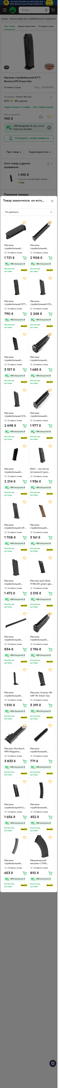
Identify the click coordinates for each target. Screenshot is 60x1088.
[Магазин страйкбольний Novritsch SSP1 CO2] (41, 622)
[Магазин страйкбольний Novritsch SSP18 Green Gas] (15, 231)
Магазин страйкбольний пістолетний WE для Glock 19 (15, 583)
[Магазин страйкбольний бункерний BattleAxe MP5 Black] (15, 846)
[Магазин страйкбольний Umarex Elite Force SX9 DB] (15, 622)
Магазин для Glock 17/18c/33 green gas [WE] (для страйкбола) (40, 583)
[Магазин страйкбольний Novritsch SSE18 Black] (41, 734)
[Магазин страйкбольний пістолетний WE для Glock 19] (15, 566)
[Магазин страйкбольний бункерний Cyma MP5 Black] (41, 790)
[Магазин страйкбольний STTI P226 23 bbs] (15, 287)
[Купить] (24, 258)
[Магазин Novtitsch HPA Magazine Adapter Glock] (15, 734)
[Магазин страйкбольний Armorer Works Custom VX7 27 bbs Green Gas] (15, 455)
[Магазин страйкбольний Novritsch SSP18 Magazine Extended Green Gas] (41, 231)
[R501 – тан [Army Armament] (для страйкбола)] (41, 455)
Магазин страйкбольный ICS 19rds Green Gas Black (14, 415)
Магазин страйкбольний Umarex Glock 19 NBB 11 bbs (13, 695)
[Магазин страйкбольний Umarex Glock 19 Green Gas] (15, 343)
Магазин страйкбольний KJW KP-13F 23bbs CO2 (15, 807)
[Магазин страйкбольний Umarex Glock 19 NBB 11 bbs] (15, 678)
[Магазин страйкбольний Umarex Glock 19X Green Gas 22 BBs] (41, 510)
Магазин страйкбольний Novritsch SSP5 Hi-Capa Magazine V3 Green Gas (40, 359)
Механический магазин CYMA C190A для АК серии (41, 863)
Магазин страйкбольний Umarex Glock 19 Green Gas (13, 359)
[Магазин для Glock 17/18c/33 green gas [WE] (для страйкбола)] (41, 566)
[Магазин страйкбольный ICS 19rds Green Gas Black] (15, 399)
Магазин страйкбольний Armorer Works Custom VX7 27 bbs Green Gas (15, 471)
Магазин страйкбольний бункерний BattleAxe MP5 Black (15, 863)
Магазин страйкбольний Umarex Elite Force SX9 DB (14, 639)
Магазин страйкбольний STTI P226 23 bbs (15, 303)
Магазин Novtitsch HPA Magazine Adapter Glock (14, 751)
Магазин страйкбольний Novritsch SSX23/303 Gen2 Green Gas (39, 415)
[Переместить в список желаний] (24, 222)
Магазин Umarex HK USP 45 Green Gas (41, 694)
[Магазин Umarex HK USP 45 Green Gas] (41, 678)
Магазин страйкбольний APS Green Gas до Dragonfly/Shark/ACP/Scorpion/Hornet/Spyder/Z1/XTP (15, 527)
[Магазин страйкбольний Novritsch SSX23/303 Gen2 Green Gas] (41, 399)
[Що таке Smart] (24, 270)
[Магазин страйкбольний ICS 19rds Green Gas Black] (41, 287)
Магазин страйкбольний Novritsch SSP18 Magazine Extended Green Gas (40, 247)
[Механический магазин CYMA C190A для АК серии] (41, 846)
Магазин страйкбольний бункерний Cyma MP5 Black (39, 807)
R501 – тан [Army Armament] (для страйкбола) (39, 471)
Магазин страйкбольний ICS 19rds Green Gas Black (40, 303)
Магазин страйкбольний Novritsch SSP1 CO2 (41, 639)
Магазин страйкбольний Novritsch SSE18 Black (39, 751)
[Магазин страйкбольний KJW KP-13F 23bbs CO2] (15, 790)
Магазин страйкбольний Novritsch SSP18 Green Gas (13, 247)
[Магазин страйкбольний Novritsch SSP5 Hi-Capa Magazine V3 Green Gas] (41, 343)
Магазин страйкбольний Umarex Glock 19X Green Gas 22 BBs (40, 527)
